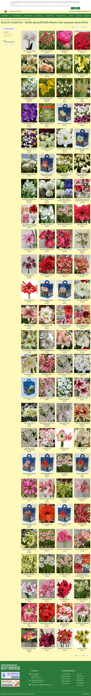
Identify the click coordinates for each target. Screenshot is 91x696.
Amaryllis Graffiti (82, 648)
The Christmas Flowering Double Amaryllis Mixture (29, 225)
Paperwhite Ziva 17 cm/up (29, 423)
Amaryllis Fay (64, 473)
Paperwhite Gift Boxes (29, 398)
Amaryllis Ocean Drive (47, 51)
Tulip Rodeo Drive (82, 51)
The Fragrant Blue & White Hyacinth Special (64, 199)
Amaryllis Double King (47, 275)
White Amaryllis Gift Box (65, 123)
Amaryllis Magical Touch (47, 249)
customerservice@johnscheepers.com (79, 11)
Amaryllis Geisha (47, 574)
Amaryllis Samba (64, 275)
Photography (80, 683)
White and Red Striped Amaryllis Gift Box (46, 174)
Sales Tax (79, 674)
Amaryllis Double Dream (64, 249)
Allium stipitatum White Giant (47, 199)
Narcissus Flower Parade (29, 74)
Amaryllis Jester (64, 448)
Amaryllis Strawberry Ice (64, 224)
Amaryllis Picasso (64, 423)
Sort (73, 26)
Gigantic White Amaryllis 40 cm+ (64, 149)
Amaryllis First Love (29, 249)
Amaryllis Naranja (47, 524)
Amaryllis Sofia (47, 448)
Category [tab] (5, 32)
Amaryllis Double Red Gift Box (47, 474)
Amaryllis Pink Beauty (82, 398)
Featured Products (7, 35)
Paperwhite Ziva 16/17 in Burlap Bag (47, 423)
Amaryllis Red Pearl (46, 648)
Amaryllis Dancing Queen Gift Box (29, 524)
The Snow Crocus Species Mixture (29, 149)
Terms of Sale (65, 683)
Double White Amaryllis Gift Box (82, 149)
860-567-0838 (39, 680)
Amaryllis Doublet (47, 374)
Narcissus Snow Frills (82, 74)
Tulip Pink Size (64, 51)
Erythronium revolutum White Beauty (64, 174)
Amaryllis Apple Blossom (47, 398)
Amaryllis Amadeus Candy (46, 325)
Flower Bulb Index (7, 33)
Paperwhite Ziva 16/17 (64, 374)
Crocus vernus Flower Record (29, 124)
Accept (73, 8)
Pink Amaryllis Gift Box (29, 473)
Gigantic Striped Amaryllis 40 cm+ (64, 624)
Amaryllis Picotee (82, 350)
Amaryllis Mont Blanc (82, 300)
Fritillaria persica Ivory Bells (82, 99)
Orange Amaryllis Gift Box (82, 474)
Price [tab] (4, 40)
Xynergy (30, 694)
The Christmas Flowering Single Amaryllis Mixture (82, 199)
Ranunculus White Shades (29, 174)
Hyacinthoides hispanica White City (29, 199)
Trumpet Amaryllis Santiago (29, 275)
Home (2, 19)
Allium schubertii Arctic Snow (46, 124)
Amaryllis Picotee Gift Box (64, 300)
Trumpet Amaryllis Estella (29, 498)
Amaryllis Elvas (29, 599)
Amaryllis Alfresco (29, 374)
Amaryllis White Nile (64, 74)
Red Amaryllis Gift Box (64, 524)
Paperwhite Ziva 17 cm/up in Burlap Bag (29, 449)
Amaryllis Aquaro (82, 374)
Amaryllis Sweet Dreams (47, 549)
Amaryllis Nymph (82, 448)
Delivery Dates (66, 678)
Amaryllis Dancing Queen (82, 549)
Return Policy (80, 676)
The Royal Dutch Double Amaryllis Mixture (82, 325)
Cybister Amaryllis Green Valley (29, 549)
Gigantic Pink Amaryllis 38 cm (29, 624)
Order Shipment (66, 676)
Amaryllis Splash (82, 524)
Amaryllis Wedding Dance (47, 350)
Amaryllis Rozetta (47, 599)
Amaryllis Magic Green (29, 350)
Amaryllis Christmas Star (65, 648)
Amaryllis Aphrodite (64, 350)
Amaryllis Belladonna (82, 275)
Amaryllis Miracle (64, 599)
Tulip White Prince (82, 123)
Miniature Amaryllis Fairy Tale (47, 499)
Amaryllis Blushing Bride (82, 623)
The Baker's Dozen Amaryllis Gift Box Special (82, 575)
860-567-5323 (38, 682)
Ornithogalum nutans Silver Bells (29, 99)
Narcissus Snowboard (47, 224)
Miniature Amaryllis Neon (64, 549)
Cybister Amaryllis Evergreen (64, 499)
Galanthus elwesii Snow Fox (64, 99)
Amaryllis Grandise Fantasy (29, 325)
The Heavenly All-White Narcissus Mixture (64, 398)
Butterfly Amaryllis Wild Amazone (82, 423)
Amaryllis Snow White (29, 51)
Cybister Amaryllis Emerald (82, 250)
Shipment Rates (66, 681)
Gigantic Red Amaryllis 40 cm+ (46, 624)
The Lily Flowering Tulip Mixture (29, 649)
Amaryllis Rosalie (82, 498)
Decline (78, 8)
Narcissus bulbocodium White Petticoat (82, 174)
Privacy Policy (86, 694)
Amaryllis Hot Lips (29, 300)
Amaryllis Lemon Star (29, 574)
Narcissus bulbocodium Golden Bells (46, 99)
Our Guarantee (66, 674)
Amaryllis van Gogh (64, 574)
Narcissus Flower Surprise (47, 74)
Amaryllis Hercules (82, 224)
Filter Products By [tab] (8, 28)
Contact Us (80, 685)
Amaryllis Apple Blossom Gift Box (47, 300)
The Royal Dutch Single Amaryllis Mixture (64, 325)
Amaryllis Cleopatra (82, 599)
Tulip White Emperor (47, 148)
